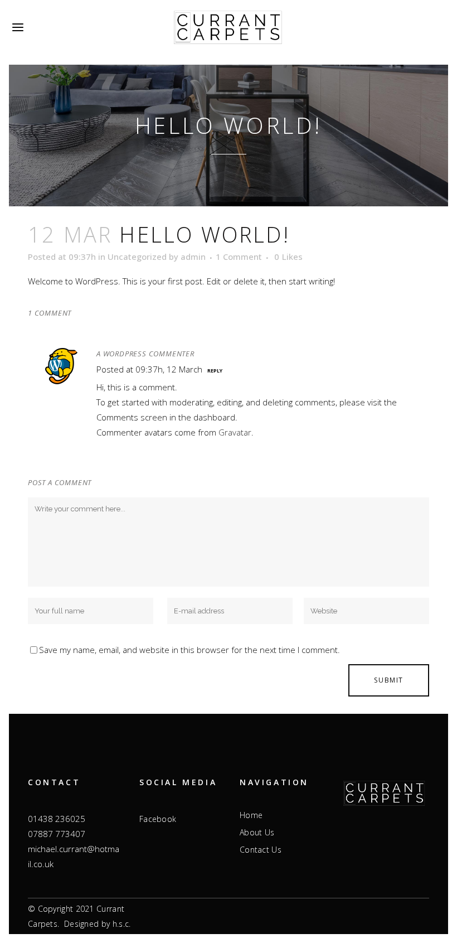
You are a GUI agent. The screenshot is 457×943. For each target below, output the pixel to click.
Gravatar (234, 432)
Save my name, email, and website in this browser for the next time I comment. (189, 649)
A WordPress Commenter (145, 354)
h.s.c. (122, 923)
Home (251, 815)
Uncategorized (137, 256)
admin (193, 256)
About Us (257, 832)
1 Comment (239, 256)
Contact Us (260, 850)
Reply (214, 370)
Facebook (157, 819)
